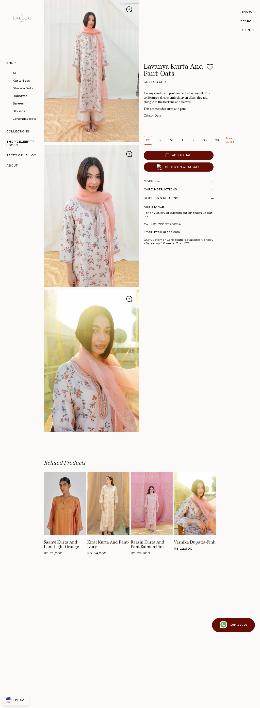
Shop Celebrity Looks (20, 143)
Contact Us (238, 624)
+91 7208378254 (166, 224)
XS (148, 140)
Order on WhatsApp (183, 167)
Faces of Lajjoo (21, 155)
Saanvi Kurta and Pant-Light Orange (61, 544)
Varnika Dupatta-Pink (194, 542)
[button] (210, 68)
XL (194, 140)
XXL (206, 140)
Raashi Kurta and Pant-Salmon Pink (148, 544)
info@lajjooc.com (166, 232)
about (12, 165)
